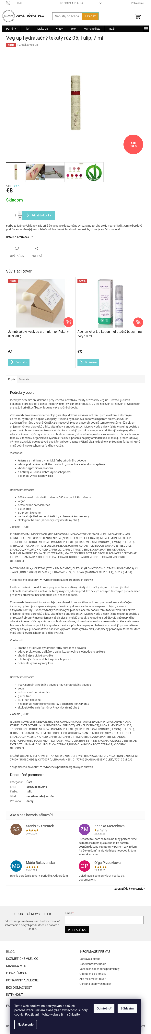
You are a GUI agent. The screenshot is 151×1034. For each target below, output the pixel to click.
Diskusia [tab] (24, 379)
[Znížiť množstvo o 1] (20, 217)
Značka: (28, 44)
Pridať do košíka (41, 215)
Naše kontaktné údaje (92, 964)
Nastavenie (26, 1024)
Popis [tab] (11, 379)
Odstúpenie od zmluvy (92, 973)
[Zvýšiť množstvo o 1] (20, 213)
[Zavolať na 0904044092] (12, 2)
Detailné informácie (17, 237)
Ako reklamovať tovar (92, 978)
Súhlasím (127, 1008)
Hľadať (90, 16)
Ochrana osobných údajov (95, 983)
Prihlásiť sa (77, 929)
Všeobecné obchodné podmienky (99, 968)
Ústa (29, 782)
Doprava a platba (71, 3)
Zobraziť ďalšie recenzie (128, 888)
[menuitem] (11, 29)
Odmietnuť (104, 1008)
